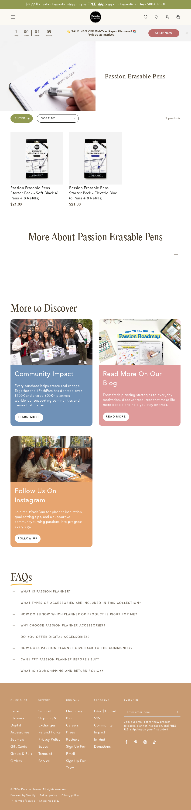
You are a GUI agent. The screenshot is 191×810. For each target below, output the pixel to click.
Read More (116, 417)
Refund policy (48, 795)
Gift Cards (18, 746)
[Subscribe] (178, 712)
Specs (43, 746)
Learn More (29, 417)
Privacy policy (70, 795)
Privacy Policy (49, 739)
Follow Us (28, 539)
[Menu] (12, 17)
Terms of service (25, 801)
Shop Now (163, 33)
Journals (17, 739)
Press (70, 732)
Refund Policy (49, 732)
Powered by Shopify (22, 795)
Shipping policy (49, 801)
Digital (15, 725)
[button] (145, 17)
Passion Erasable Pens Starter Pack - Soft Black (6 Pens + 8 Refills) (34, 193)
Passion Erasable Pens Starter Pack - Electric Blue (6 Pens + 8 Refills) (93, 193)
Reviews (72, 739)
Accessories (19, 732)
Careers (72, 725)
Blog (70, 718)
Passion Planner (31, 789)
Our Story (74, 711)
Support (45, 711)
